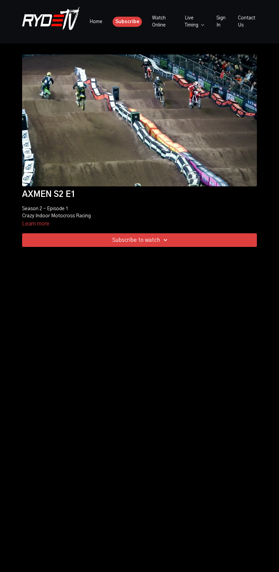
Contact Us (246, 22)
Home (95, 21)
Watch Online (159, 22)
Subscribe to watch (136, 240)
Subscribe (127, 21)
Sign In (221, 22)
